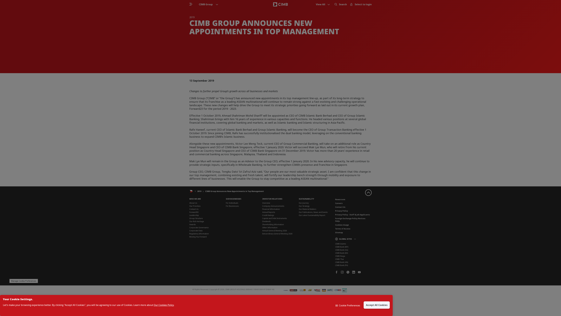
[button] (347, 305)
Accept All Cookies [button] (376, 305)
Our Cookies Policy (164, 305)
